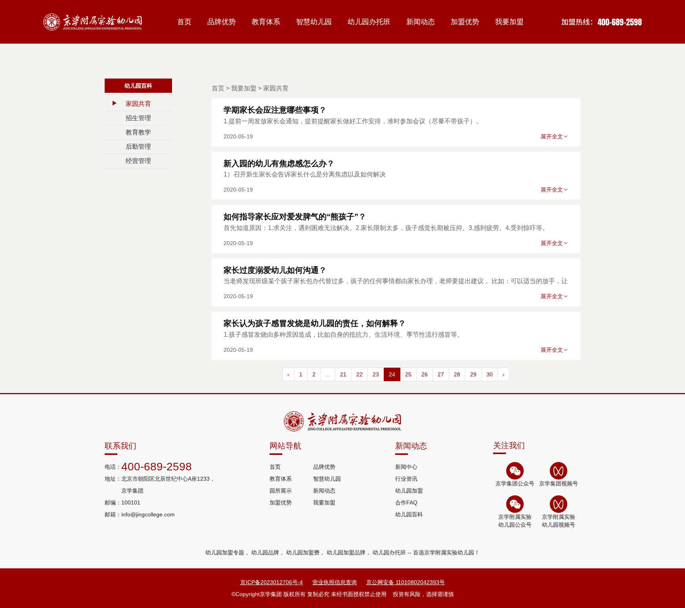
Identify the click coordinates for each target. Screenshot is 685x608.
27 (441, 374)
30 (489, 374)
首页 (184, 22)
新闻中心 (406, 467)
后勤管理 (138, 146)
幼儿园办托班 (369, 22)
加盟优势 (465, 22)
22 (359, 374)
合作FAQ (406, 502)
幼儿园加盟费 (303, 552)
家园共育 (138, 103)
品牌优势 (221, 22)
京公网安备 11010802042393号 (405, 582)
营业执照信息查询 (334, 582)
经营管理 (138, 160)
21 (343, 374)
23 (376, 374)
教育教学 (138, 132)
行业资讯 (406, 479)
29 (473, 374)
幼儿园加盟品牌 (346, 552)
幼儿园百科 (409, 514)
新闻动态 (420, 22)
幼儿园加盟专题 (224, 552)
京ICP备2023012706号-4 (271, 582)
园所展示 (281, 490)
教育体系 (266, 22)
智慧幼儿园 (314, 22)
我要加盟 (509, 22)
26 (424, 374)
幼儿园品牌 (265, 552)
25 (408, 374)
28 (457, 374)
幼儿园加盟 (409, 490)
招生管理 (138, 118)
